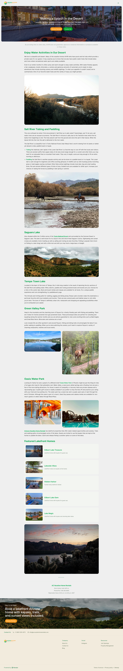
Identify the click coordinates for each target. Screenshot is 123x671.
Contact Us (68, 29)
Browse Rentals (56, 29)
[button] (19, 632)
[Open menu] (118, 3)
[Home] (9, 641)
